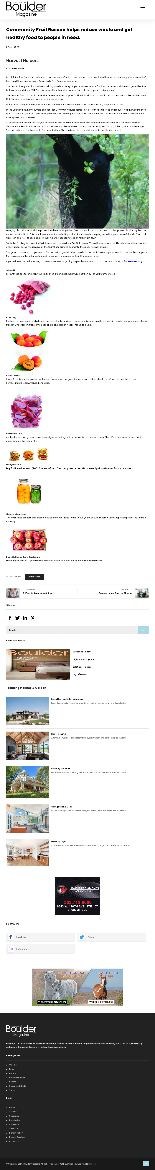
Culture (13, 1063)
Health (12, 1071)
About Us (13, 1127)
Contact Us (14, 1140)
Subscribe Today (82, 651)
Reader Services (17, 1135)
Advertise (14, 1123)
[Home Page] (26, 5)
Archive (12, 1110)
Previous (3, 896)
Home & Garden (34, 577)
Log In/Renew (80, 674)
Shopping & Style (17, 1084)
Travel (12, 1088)
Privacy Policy (16, 1131)
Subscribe (14, 1114)
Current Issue (15, 640)
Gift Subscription (82, 666)
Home (12, 1106)
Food (11, 1067)
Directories (14, 1118)
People (12, 1080)
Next (151, 896)
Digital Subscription (83, 659)
